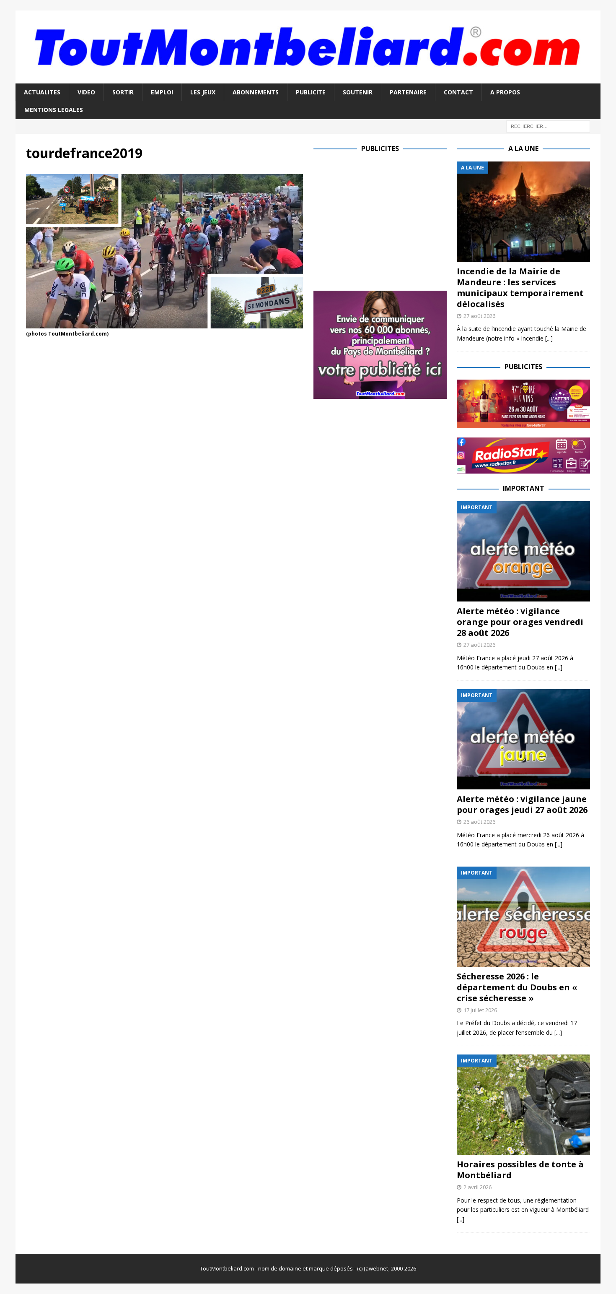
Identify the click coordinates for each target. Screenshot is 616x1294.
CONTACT (458, 92)
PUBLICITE (311, 92)
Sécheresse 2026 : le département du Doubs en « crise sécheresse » (517, 987)
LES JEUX (202, 92)
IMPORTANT (523, 488)
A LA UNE (523, 148)
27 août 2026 (479, 316)
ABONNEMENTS (256, 92)
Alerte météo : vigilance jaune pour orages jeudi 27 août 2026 (522, 804)
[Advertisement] (383, 220)
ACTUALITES (42, 92)
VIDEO (86, 92)
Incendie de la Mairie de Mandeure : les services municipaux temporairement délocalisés (520, 288)
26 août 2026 (479, 821)
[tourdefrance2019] (164, 323)
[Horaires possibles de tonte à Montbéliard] (523, 1104)
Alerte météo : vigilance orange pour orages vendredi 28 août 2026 (520, 621)
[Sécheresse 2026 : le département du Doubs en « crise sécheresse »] (523, 917)
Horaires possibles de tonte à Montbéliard (520, 1170)
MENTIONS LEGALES (53, 110)
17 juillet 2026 (480, 1010)
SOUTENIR (358, 92)
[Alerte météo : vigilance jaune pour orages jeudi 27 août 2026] (523, 739)
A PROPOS (505, 92)
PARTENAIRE (408, 92)
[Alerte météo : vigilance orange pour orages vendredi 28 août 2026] (523, 551)
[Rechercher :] (548, 126)
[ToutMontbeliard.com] (308, 79)
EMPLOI (162, 92)
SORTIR (123, 92)
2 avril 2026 (477, 1187)
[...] (549, 338)
